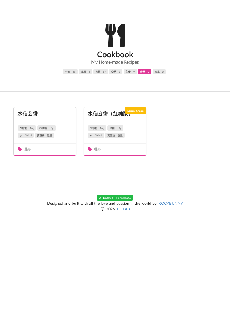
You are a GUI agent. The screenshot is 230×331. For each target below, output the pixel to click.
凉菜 (85, 71)
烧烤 (115, 71)
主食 (130, 71)
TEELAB (123, 208)
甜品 (144, 71)
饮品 (159, 71)
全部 (70, 71)
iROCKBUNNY (170, 203)
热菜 (100, 71)
